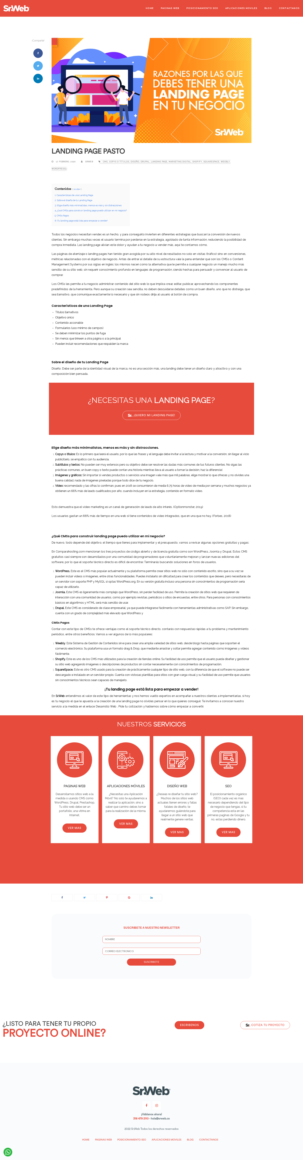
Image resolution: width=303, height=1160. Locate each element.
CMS (105, 162)
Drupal (145, 162)
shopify (197, 162)
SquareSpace (211, 162)
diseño (135, 162)
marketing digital (180, 162)
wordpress (58, 169)
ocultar (77, 189)
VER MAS (74, 828)
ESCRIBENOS (189, 1025)
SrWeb (89, 162)
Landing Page (159, 162)
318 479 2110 (141, 1118)
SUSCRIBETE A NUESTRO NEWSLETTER (151, 927)
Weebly (225, 162)
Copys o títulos (119, 162)
